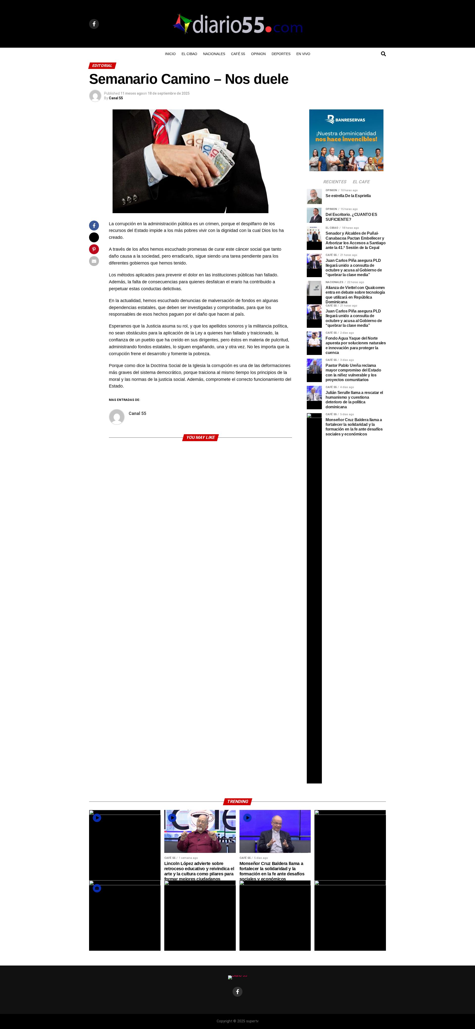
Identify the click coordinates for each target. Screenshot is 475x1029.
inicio (170, 54)
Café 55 (238, 54)
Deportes (281, 54)
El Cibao (189, 54)
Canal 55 (116, 98)
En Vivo (303, 54)
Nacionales (214, 54)
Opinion (258, 54)
